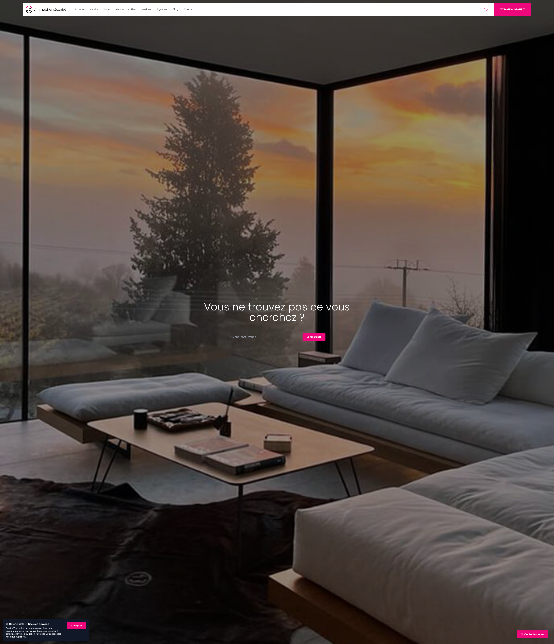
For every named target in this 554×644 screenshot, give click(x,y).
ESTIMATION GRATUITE (512, 9)
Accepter (76, 625)
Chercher (315, 337)
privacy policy (17, 636)
